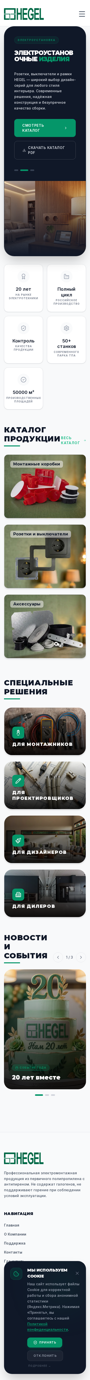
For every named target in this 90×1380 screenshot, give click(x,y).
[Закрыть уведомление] (77, 1273)
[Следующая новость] (81, 957)
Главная (11, 1225)
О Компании (15, 1234)
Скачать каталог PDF (46, 150)
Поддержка (15, 1243)
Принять (47, 1342)
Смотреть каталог (33, 127)
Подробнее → (39, 1365)
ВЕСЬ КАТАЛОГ (70, 440)
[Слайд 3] (32, 170)
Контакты (13, 1252)
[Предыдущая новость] (58, 957)
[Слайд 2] (24, 170)
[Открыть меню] (82, 14)
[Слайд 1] (16, 170)
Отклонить (45, 1356)
